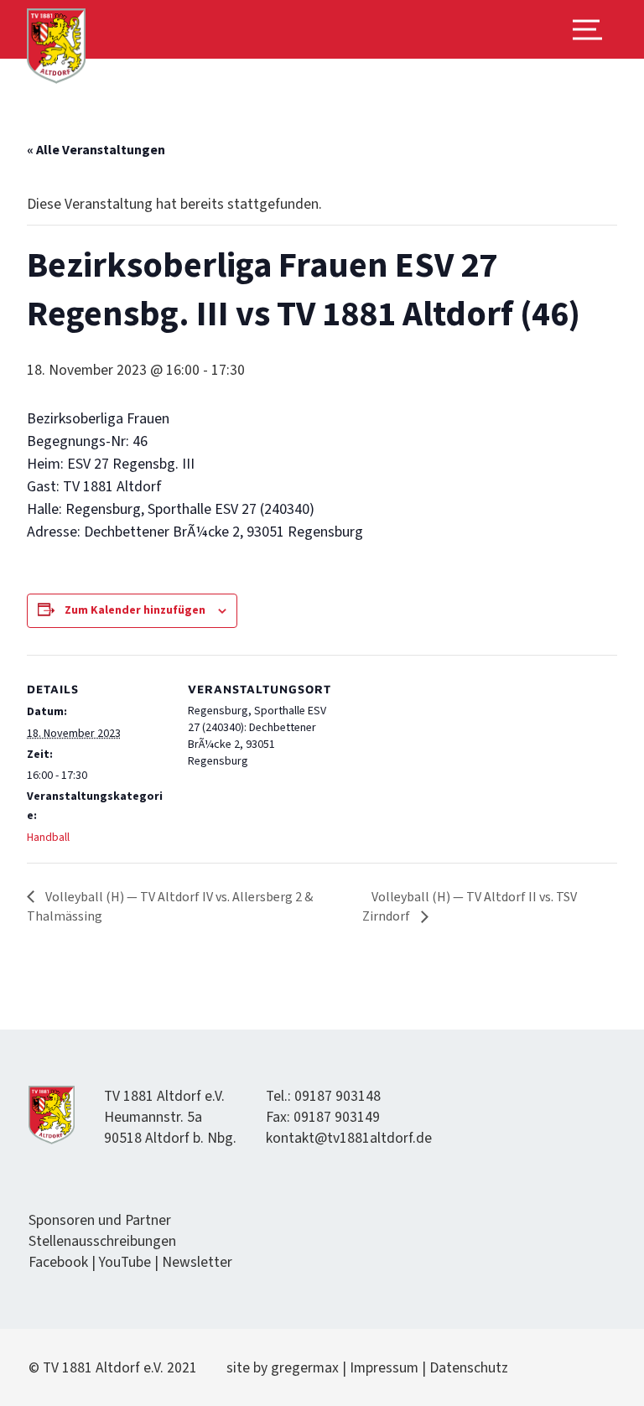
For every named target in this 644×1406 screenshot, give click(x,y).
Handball (48, 837)
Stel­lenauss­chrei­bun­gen (102, 1241)
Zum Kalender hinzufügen (135, 610)
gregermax (306, 1367)
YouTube (125, 1262)
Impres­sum (384, 1367)
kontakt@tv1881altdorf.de (349, 1138)
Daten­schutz (468, 1367)
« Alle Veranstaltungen (96, 150)
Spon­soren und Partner (100, 1220)
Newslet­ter (197, 1262)
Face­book (58, 1262)
